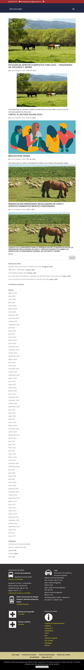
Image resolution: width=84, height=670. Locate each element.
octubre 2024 (12, 353)
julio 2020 (11, 470)
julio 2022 (11, 410)
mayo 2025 (12, 331)
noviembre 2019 (13, 492)
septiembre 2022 (14, 407)
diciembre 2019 (13, 489)
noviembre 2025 (13, 318)
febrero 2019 (12, 514)
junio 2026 (11, 296)
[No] (81, 665)
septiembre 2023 (14, 375)
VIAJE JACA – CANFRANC (16, 270)
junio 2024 (11, 362)
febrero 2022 (12, 426)
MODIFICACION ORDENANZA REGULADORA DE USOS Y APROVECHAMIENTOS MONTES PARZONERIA (36, 204)
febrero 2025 (12, 340)
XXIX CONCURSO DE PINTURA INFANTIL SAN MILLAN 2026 (28, 279)
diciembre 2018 (13, 517)
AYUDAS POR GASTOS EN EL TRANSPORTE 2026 (24, 267)
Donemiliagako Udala (18, 70)
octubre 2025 (12, 321)
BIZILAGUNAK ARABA (19, 155)
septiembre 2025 (14, 324)
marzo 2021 (12, 454)
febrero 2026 (12, 309)
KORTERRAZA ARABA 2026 (17, 273)
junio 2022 (11, 413)
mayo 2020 (12, 476)
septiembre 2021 (14, 435)
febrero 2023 (12, 391)
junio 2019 (11, 504)
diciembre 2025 (13, 315)
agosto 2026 (12, 293)
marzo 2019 (12, 511)
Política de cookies (63, 655)
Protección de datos (29, 655)
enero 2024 (12, 366)
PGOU (10, 557)
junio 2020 (11, 473)
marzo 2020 (12, 482)
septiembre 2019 (14, 498)
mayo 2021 (12, 448)
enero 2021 (12, 460)
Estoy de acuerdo (42, 667)
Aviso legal (15, 655)
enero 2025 (12, 343)
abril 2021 (11, 451)
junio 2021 (11, 444)
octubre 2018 (12, 523)
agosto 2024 (12, 359)
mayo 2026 (12, 299)
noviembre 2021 (13, 429)
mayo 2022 (12, 416)
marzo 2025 (12, 337)
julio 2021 (11, 441)
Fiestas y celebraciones (16, 547)
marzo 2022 (12, 422)
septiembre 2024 (14, 356)
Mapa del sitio (47, 657)
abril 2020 (11, 479)
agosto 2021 (12, 438)
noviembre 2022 (13, 400)
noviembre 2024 (13, 350)
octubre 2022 (12, 403)
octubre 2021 (12, 432)
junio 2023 (11, 381)
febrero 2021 (12, 457)
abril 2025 (11, 334)
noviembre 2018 (13, 520)
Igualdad (11, 550)
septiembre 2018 (14, 526)
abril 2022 (11, 419)
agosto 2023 (12, 378)
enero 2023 (12, 394)
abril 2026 (11, 302)
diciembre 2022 (13, 397)
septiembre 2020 (14, 467)
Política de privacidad (46, 655)
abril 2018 (11, 533)
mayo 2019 (12, 508)
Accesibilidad (34, 657)
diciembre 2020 (13, 463)
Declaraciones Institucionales (18, 544)
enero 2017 (12, 536)
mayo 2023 (12, 384)
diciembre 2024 (13, 347)
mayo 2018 (12, 530)
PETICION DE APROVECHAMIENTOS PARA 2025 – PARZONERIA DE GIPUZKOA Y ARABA (40, 66)
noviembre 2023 (13, 369)
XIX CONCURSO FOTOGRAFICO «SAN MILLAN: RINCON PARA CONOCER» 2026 (34, 276)
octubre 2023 (12, 372)
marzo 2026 (12, 306)
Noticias (11, 554)
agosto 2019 (12, 501)
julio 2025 (11, 328)
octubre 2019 (12, 495)
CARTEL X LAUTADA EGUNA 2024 (25, 114)
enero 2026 (12, 312)
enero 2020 (12, 485)
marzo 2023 (12, 388)
